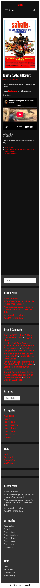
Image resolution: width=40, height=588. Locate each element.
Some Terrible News (10, 151)
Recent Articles (9, 421)
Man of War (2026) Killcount (14, 317)
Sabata (24, 149)
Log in (6, 453)
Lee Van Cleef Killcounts (11, 154)
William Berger (30, 149)
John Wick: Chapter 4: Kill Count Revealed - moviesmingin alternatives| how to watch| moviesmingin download (19, 375)
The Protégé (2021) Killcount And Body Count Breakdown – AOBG (18, 336)
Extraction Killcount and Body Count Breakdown (17, 368)
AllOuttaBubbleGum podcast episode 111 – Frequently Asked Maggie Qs (19, 302)
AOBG (20, 5)
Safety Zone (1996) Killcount (14, 314)
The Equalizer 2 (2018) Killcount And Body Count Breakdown (19, 349)
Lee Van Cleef (13, 91)
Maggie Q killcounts (11, 298)
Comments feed (9, 459)
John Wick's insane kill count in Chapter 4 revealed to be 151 (18, 355)
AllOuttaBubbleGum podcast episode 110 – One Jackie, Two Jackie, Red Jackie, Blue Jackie (19, 309)
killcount (12, 149)
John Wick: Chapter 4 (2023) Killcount (17, 378)
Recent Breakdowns (11, 424)
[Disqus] (20, 187)
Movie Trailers (9, 415)
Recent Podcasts (10, 430)
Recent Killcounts (9, 147)
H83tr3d (7, 149)
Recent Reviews (9, 433)
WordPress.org (9, 463)
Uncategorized (9, 436)
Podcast (7, 418)
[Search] (34, 10)
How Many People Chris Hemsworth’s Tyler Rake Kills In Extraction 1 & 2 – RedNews (19, 363)
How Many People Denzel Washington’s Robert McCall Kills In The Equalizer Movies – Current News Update (20, 345)
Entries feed (8, 457)
